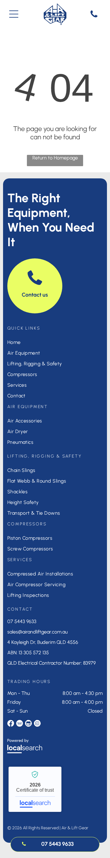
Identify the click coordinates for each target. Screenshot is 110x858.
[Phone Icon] (94, 17)
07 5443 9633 (21, 621)
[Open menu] (13, 14)
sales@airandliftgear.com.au (37, 632)
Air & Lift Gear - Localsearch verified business (35, 789)
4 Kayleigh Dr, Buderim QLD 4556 (42, 642)
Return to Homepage (55, 158)
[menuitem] (55, 342)
